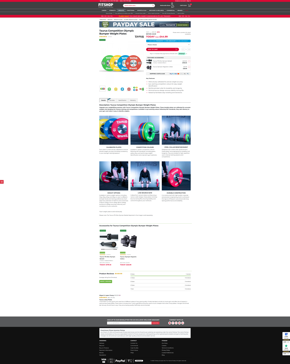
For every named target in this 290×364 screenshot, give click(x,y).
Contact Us (133, 343)
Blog (163, 355)
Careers (164, 345)
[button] (102, 63)
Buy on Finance (104, 348)
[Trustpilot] (286, 345)
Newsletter (102, 355)
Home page (103, 19)
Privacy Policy (166, 350)
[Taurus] (139, 36)
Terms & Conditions (168, 348)
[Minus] (182, 49)
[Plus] (189, 49)
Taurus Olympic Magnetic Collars (163, 66)
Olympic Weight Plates (130, 19)
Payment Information (105, 350)
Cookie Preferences (168, 352)
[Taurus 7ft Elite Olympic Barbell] (149, 62)
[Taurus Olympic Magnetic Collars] (149, 68)
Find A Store (134, 350)
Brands (101, 352)
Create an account (180, 1)
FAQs (132, 352)
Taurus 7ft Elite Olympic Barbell (162, 61)
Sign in (189, 1)
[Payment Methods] (121, 360)
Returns (101, 345)
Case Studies (134, 348)
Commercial (134, 345)
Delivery (101, 343)
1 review (110, 36)
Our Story (165, 343)
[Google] (286, 334)
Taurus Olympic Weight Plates (148, 19)
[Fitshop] (108, 5)
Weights (109, 19)
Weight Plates (118, 19)
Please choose (152, 44)
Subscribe (155, 323)
